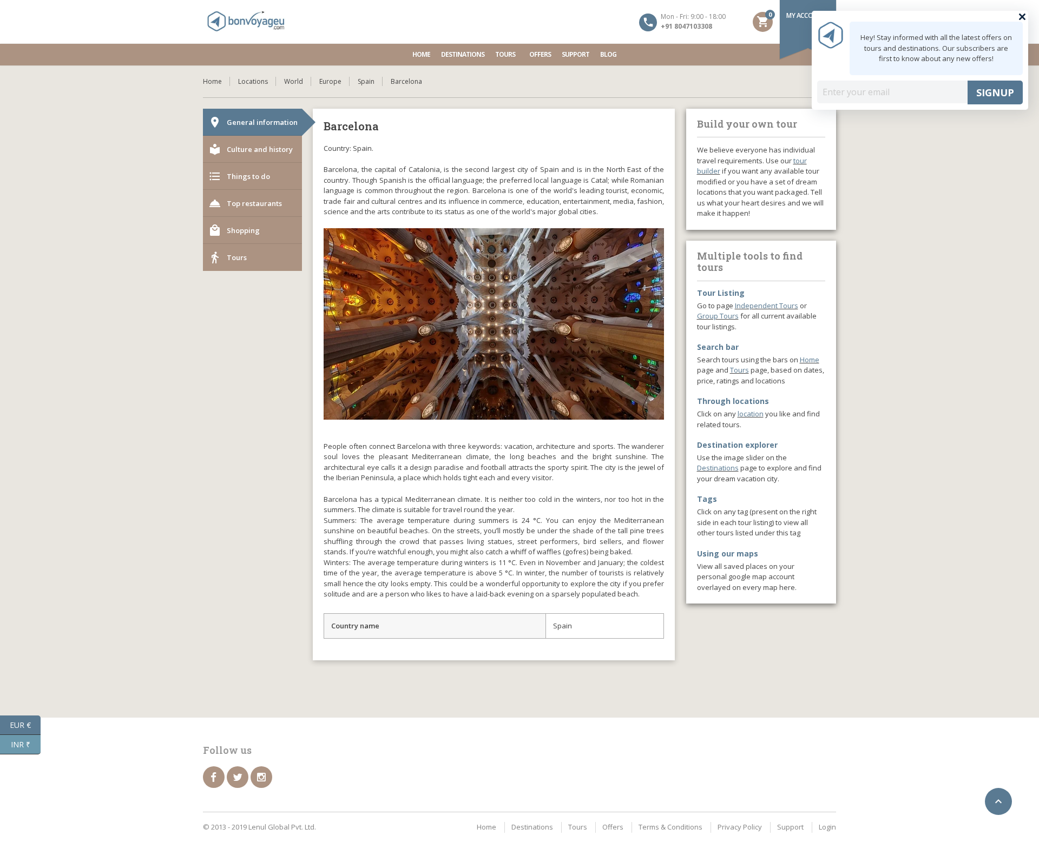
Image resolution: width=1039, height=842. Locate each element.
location (751, 414)
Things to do (239, 176)
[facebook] (214, 805)
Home (421, 54)
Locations (253, 81)
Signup (995, 92)
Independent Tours (766, 305)
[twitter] (237, 805)
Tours (505, 54)
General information (253, 122)
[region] (494, 366)
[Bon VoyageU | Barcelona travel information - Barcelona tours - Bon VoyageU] (246, 21)
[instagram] (261, 805)
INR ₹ (26, 744)
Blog (608, 54)
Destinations (462, 54)
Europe (330, 81)
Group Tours (718, 316)
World (293, 81)
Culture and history (250, 149)
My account (806, 15)
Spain (366, 81)
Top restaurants (245, 203)
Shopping (234, 230)
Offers (540, 54)
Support (575, 54)
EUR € (25, 724)
